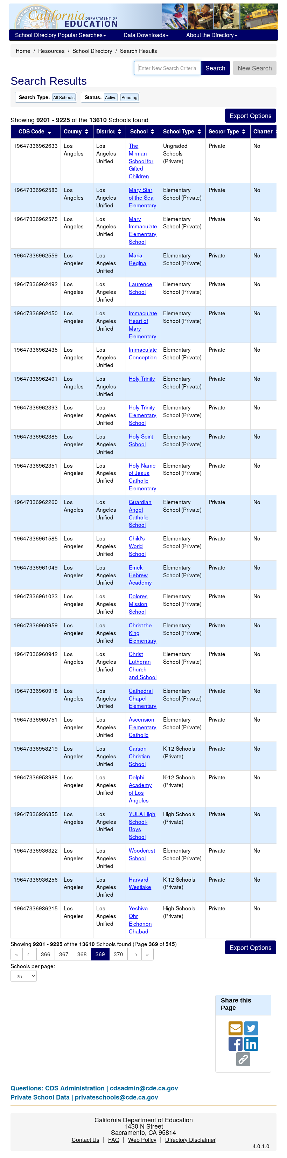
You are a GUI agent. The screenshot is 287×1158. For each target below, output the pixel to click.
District (105, 131)
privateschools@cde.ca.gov (116, 1097)
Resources (51, 50)
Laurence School (140, 287)
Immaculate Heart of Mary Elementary (143, 324)
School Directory (92, 50)
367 (64, 954)
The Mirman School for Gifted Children (141, 161)
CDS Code (31, 131)
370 (118, 954)
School (139, 131)
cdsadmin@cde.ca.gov (144, 1087)
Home (23, 50)
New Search (255, 67)
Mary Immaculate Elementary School (143, 230)
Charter (263, 131)
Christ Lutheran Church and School (142, 665)
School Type (178, 131)
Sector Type (224, 131)
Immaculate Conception (143, 353)
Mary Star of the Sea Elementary (142, 197)
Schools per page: (32, 966)
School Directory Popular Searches (59, 35)
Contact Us (85, 1140)
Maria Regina (137, 259)
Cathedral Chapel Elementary (142, 698)
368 (82, 954)
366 (45, 954)
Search (215, 67)
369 (100, 954)
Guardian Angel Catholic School (140, 513)
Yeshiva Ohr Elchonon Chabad (140, 919)
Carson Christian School (139, 755)
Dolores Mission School (138, 603)
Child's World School (137, 545)
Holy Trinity (142, 378)
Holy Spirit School (141, 440)
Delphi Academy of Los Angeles (140, 788)
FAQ (113, 1140)
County (73, 131)
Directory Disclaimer (190, 1140)
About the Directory (210, 35)
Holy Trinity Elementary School (142, 414)
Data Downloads (144, 35)
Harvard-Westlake (140, 883)
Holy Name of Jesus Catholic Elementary (142, 476)
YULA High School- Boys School (142, 825)
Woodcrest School (142, 854)
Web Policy (142, 1140)
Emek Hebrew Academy (140, 574)
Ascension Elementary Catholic (142, 726)
